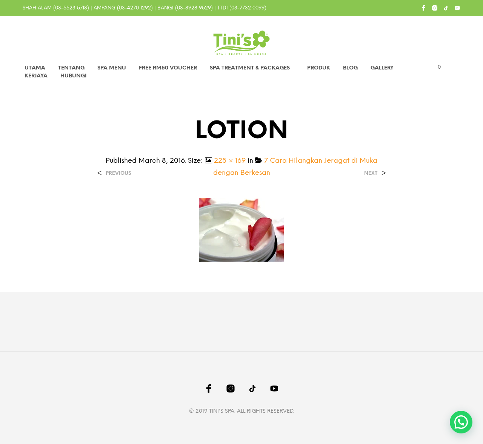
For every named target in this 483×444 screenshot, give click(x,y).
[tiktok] (446, 8)
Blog (350, 68)
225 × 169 (230, 161)
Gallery (382, 68)
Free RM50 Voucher (168, 68)
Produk (318, 68)
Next (370, 173)
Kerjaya (36, 76)
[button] (435, 67)
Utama (35, 68)
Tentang (71, 68)
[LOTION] (241, 229)
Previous (118, 173)
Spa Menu (111, 68)
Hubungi (73, 76)
